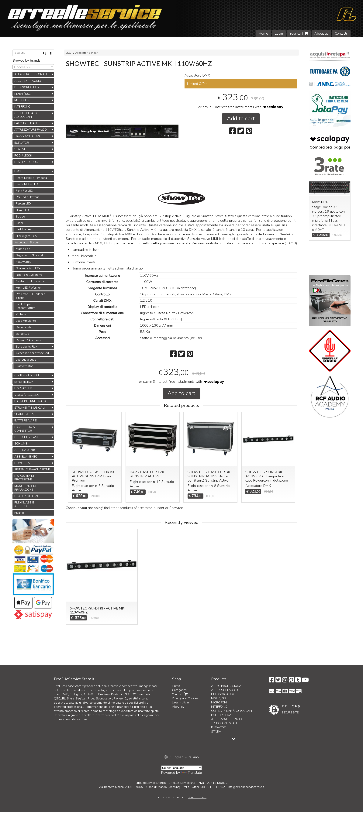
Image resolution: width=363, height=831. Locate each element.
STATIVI (19, 149)
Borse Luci (22, 334)
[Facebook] (271, 681)
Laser (19, 223)
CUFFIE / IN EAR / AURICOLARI (25, 115)
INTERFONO (22, 107)
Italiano (193, 757)
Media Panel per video (30, 281)
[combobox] (33, 67)
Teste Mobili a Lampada (31, 178)
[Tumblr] (298, 681)
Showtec (176, 508)
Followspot (23, 262)
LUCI (68, 53)
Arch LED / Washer (28, 288)
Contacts (341, 33)
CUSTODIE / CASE (26, 437)
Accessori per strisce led (32, 353)
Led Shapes (23, 229)
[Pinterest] (291, 681)
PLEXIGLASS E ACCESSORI (24, 504)
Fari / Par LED (24, 191)
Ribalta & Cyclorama (29, 275)
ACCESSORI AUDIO (27, 81)
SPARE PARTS (24, 414)
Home (263, 33)
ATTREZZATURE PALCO (30, 130)
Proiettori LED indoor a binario (30, 296)
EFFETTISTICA (23, 382)
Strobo (20, 217)
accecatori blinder (151, 508)
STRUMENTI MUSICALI (29, 408)
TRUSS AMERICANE (28, 136)
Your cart (296, 33)
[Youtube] (305, 681)
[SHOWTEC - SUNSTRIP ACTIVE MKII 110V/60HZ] (122, 131)
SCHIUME (20, 443)
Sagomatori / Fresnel (29, 255)
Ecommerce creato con (181, 797)
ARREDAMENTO (25, 450)
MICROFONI (22, 100)
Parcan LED (23, 203)
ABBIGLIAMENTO (25, 457)
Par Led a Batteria (27, 197)
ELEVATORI (21, 143)
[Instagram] (284, 681)
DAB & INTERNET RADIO (30, 401)
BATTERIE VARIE (25, 420)
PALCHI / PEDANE (26, 123)
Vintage (21, 314)
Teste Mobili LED (27, 184)
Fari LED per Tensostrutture (25, 306)
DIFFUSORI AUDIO (26, 87)
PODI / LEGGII (23, 155)
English (177, 757)
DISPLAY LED (23, 388)
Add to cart (241, 118)
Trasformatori (24, 366)
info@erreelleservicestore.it (246, 787)
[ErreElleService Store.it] (181, 18)
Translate (195, 772)
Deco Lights (24, 327)
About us (321, 33)
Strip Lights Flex (26, 347)
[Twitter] (278, 681)
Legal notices (181, 702)
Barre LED (22, 210)
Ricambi (19, 513)
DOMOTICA (22, 463)
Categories (179, 690)
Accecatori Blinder (86, 53)
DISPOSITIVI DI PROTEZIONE (24, 478)
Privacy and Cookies (185, 698)
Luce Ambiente (26, 321)
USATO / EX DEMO (26, 496)
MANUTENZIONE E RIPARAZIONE (27, 488)
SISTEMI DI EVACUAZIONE (32, 469)
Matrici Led (23, 249)
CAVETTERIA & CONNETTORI (24, 429)
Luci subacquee (26, 360)
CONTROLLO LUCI (26, 375)
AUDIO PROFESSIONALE (31, 74)
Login (279, 33)
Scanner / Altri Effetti (29, 268)
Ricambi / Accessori (29, 340)
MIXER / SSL (22, 94)
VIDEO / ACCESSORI (28, 395)
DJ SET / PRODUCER (27, 162)
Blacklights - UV (26, 236)
